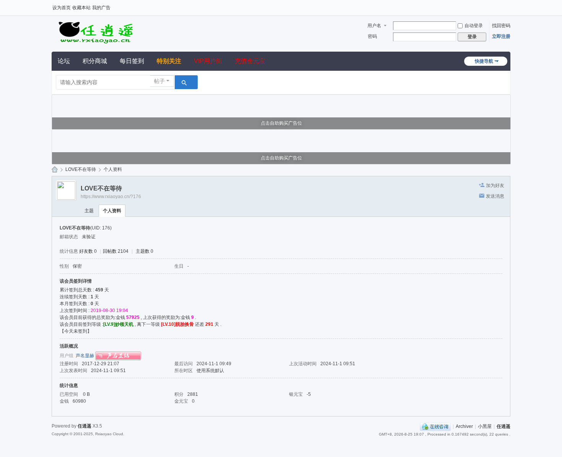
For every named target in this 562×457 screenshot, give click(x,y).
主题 (89, 210)
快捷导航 (484, 61)
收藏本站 (81, 7)
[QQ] (435, 426)
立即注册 (501, 36)
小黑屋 (485, 426)
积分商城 (95, 61)
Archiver (464, 426)
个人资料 (112, 210)
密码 (372, 36)
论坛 (64, 61)
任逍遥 (55, 169)
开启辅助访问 (508, 5)
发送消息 (495, 196)
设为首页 (61, 7)
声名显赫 (85, 355)
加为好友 (495, 185)
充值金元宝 (250, 61)
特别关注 (169, 61)
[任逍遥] (96, 31)
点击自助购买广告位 (281, 123)
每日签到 (132, 61)
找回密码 (501, 25)
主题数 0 (144, 251)
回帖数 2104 (115, 251)
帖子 (159, 81)
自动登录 (474, 25)
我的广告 (101, 7)
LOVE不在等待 (80, 169)
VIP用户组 (208, 61)
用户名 (374, 25)
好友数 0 (88, 251)
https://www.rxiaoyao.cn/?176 (111, 196)
